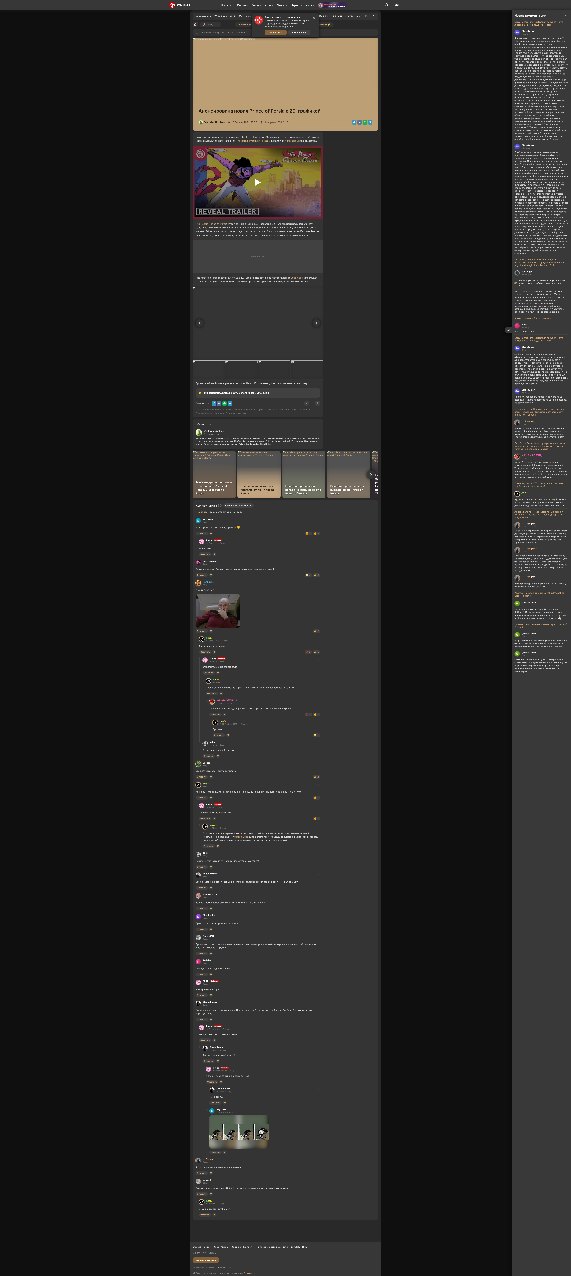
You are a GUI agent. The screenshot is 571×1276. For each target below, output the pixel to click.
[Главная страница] (179, 5)
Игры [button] (268, 5)
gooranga (527, 271)
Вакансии (236, 1247)
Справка (197, 1247)
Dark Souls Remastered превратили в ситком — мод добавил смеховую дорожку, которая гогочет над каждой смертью (541, 446)
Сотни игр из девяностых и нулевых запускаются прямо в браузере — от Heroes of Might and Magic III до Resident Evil (540, 262)
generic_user (529, 602)
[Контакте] (359, 122)
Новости (207, 32)
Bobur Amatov (210, 873)
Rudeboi (207, 960)
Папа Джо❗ (210, 582)
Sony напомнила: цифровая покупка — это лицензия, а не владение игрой (538, 23)
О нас (216, 1247)
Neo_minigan (210, 561)
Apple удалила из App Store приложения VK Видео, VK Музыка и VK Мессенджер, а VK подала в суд (539, 514)
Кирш (525, 492)
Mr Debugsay (529, 421)
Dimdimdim (209, 915)
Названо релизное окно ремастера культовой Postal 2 (540, 626)
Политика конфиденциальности (271, 1247)
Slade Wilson (528, 31)
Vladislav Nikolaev (214, 122)
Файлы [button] (281, 5)
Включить (249, 1273)
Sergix (206, 762)
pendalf (207, 1180)
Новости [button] (226, 5)
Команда (225, 1247)
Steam (221, 413)
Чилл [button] (309, 5)
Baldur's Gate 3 (226, 16)
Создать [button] (211, 24)
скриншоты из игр (237, 413)
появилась (291, 140)
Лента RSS (295, 1247)
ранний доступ (205, 413)
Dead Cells (296, 277)
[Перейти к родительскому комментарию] (197, 540)
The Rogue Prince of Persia (252, 140)
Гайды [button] (255, 5)
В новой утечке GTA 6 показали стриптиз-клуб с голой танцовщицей (538, 485)
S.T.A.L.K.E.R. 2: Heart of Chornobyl (342, 16)
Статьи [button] (241, 5)
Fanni (525, 324)
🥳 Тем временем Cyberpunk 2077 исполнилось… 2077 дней (234, 392)
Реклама (207, 1247)
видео (242, 32)
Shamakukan (210, 1002)
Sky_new (208, 519)
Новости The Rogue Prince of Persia (222, 410)
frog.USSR (208, 936)
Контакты (248, 1247)
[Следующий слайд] (318, 323)
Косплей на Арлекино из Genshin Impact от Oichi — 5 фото (539, 594)
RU (305, 1247)
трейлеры (306, 410)
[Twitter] (370, 122)
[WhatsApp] (365, 122)
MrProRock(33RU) (531, 455)
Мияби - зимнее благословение (532, 318)
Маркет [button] (295, 5)
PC (199, 410)
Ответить (201, 533)
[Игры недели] (373, 16)
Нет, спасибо (299, 32)
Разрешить (276, 32)
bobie (212, 742)
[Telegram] (354, 122)
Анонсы (283, 410)
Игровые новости (225, 32)
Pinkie (209, 540)
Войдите (202, 512)
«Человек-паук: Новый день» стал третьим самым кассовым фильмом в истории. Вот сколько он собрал (539, 412)
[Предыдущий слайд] (198, 323)
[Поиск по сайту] (386, 5)
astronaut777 (210, 894)
